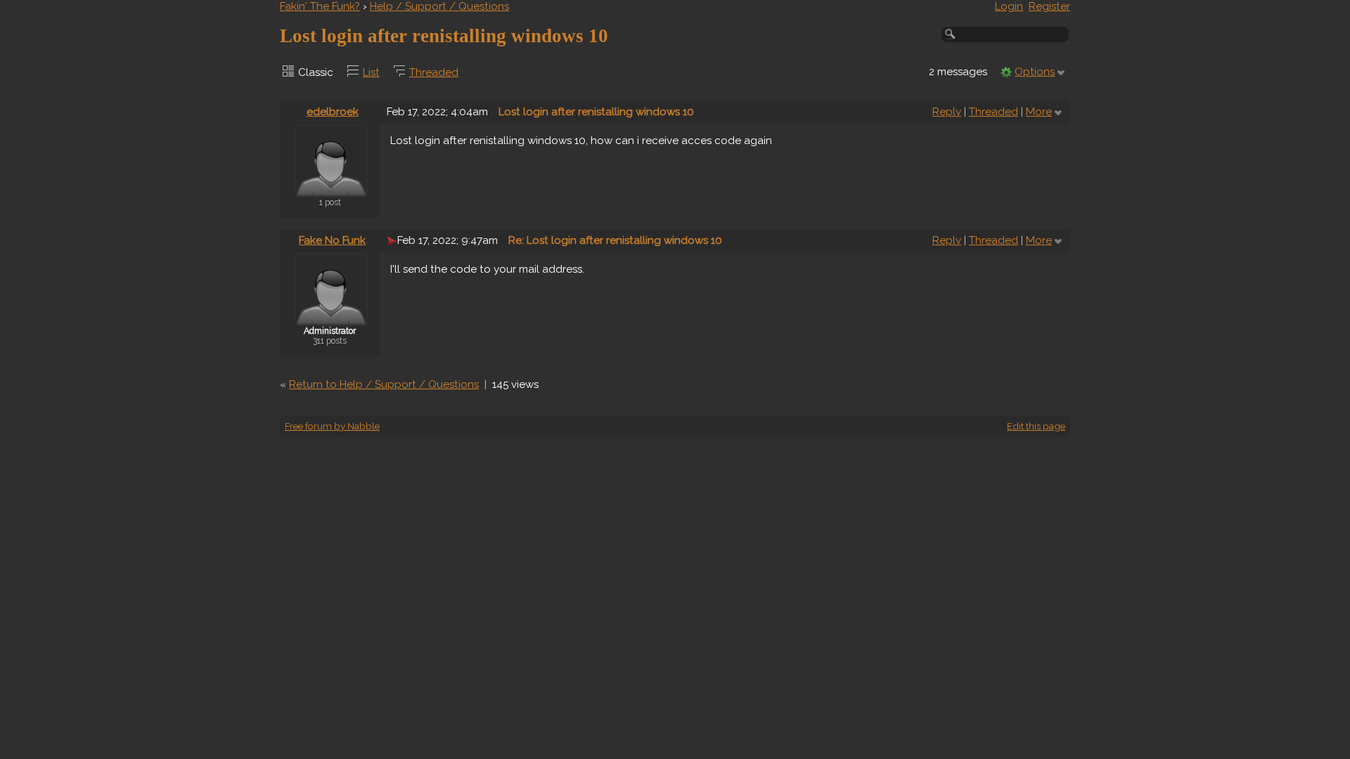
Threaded (433, 72)
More (1039, 111)
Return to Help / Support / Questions (384, 384)
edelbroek (333, 111)
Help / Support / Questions (439, 6)
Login (1009, 6)
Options (1035, 71)
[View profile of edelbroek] (331, 188)
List (371, 72)
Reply (946, 111)
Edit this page (1036, 426)
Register (1049, 6)
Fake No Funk (332, 240)
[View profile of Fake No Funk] (331, 317)
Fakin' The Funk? (320, 6)
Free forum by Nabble (332, 426)
